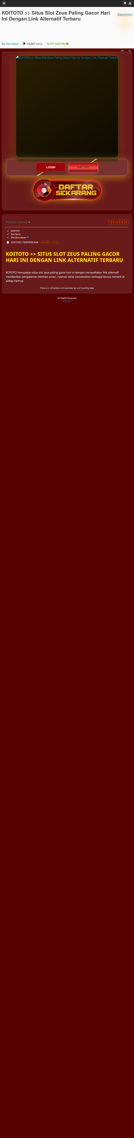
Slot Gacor (12, 44)
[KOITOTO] (125, 24)
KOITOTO (67, 301)
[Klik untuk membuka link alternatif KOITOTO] (67, 107)
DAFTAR (83, 167)
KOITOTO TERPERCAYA (35, 242)
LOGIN (50, 167)
